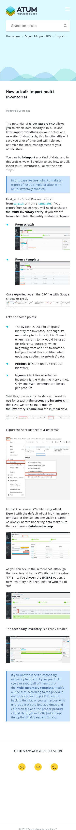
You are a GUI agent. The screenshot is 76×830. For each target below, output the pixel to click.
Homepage (15, 36)
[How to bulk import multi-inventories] (31, 15)
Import (62, 36)
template (45, 203)
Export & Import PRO (40, 36)
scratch (19, 203)
